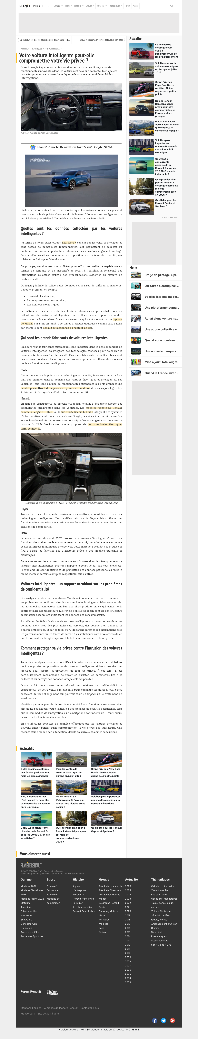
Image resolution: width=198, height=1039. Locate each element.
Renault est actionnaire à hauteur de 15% (67, 328)
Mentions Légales (31, 1007)
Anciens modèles (30, 932)
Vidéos (135, 6)
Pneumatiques (159, 936)
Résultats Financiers (110, 890)
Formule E (52, 894)
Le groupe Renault (109, 902)
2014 (127, 936)
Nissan (102, 915)
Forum (127, 6)
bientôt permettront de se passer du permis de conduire (55, 388)
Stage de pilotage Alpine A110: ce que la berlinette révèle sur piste (162, 275)
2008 (128, 961)
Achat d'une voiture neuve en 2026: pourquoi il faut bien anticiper (162, 318)
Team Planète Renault (34, 133)
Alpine (76, 886)
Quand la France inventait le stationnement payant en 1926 (162, 373)
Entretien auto (159, 894)
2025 (128, 890)
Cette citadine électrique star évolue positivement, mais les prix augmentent (35, 772)
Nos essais (26, 915)
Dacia (102, 907)
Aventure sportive (82, 907)
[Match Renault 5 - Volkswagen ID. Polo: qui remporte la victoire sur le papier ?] (71, 787)
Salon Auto (157, 932)
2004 (128, 978)
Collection (26, 928)
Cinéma (155, 928)
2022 (128, 902)
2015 (127, 932)
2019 (127, 915)
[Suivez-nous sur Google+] (171, 1020)
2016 (127, 928)
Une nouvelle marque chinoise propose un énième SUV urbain (162, 351)
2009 (128, 957)
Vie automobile (53, 49)
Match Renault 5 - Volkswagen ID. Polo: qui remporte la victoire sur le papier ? (167, 127)
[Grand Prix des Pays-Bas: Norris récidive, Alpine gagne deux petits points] (106, 759)
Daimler (103, 932)
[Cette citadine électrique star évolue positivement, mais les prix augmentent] (36, 759)
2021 (127, 907)
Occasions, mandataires (164, 898)
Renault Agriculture (83, 898)
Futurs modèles (29, 911)
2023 (128, 898)
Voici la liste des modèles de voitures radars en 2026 (162, 296)
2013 (127, 940)
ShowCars (26, 919)
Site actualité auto (48, 1013)
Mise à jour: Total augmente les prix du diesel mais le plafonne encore (162, 362)
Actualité (135, 39)
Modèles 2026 (29, 886)
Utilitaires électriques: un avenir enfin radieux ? (162, 286)
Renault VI (78, 894)
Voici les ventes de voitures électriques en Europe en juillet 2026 (69, 772)
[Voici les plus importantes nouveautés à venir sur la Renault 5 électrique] (106, 787)
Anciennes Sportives (32, 936)
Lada (101, 928)
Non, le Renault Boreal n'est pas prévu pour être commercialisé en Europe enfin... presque (165, 108)
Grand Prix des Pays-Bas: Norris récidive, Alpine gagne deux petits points (105, 772)
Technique (26, 907)
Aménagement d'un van (164, 923)
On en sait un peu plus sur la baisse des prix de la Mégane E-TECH (45, 40)
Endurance (52, 890)
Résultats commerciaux (112, 886)
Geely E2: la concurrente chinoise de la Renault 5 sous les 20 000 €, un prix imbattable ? (165, 166)
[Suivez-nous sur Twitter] (162, 1020)
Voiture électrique (161, 911)
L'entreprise (79, 890)
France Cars (28, 1013)
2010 (127, 952)
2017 (127, 923)
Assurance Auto (159, 940)
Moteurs (25, 902)
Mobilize (103, 923)
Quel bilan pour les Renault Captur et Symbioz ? (165, 203)
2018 (127, 919)
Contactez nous (89, 1007)
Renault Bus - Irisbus (84, 911)
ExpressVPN (69, 242)
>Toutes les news (170, 218)
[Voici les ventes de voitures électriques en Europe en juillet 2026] (71, 759)
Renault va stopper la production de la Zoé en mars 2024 (101, 40)
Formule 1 (52, 886)
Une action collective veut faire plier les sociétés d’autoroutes (162, 329)
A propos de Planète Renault (61, 1007)
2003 (128, 982)
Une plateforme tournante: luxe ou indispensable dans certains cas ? (162, 307)
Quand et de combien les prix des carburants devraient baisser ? (162, 340)
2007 (128, 965)
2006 (128, 969)
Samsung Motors (108, 911)
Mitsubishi (104, 919)
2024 (128, 894)
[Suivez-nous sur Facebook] (153, 1020)
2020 (128, 911)
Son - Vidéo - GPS (161, 944)
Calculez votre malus (162, 886)
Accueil (24, 49)
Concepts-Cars (29, 923)
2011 (127, 948)
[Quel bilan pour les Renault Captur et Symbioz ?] (106, 818)
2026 (128, 886)
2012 (127, 944)
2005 (128, 973)
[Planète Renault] (33, 6)
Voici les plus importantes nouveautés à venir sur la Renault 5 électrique (105, 800)
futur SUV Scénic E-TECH (77, 412)
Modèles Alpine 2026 (32, 898)
